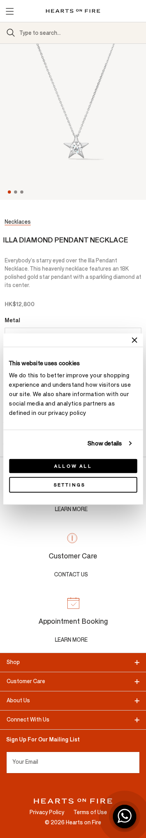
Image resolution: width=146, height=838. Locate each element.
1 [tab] (9, 192)
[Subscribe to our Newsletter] (136, 762)
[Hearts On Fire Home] (73, 11)
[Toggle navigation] (9, 11)
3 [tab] (22, 192)
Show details (105, 443)
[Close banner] (134, 340)
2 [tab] (16, 192)
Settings (70, 485)
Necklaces (18, 222)
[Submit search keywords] (11, 33)
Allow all (73, 466)
